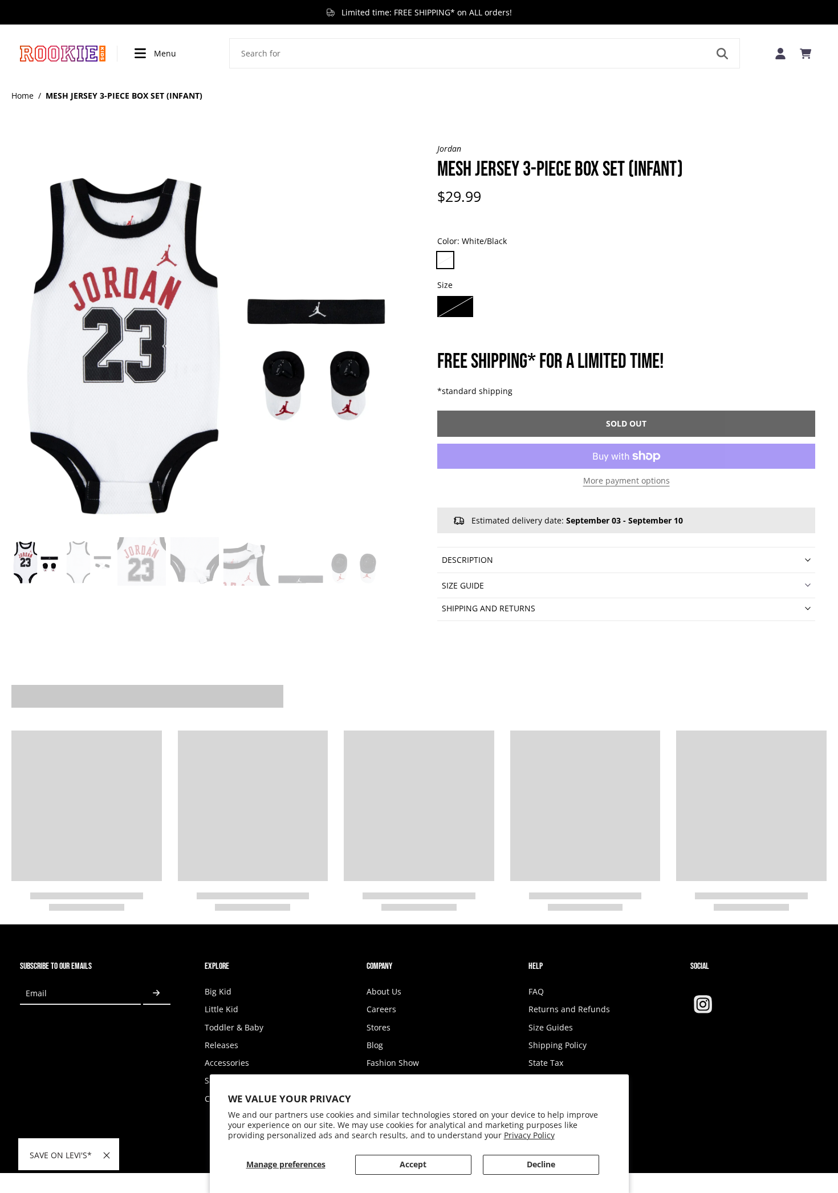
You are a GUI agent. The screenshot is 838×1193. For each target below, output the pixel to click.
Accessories (227, 1062)
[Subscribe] (156, 993)
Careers (381, 1009)
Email (36, 993)
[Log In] (780, 53)
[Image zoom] (206, 338)
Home (22, 95)
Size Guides (550, 1027)
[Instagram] (702, 1004)
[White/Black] (445, 260)
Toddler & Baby (234, 1027)
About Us (384, 991)
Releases (221, 1045)
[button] (626, 424)
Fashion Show (393, 1062)
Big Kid (218, 991)
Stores (378, 1027)
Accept (413, 1164)
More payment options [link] (626, 481)
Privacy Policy (529, 1135)
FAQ (536, 991)
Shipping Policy (557, 1045)
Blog (375, 1045)
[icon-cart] (805, 53)
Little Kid (221, 1009)
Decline (541, 1164)
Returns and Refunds (569, 1009)
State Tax (545, 1062)
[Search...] (722, 54)
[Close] (107, 1155)
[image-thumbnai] (35, 561)
